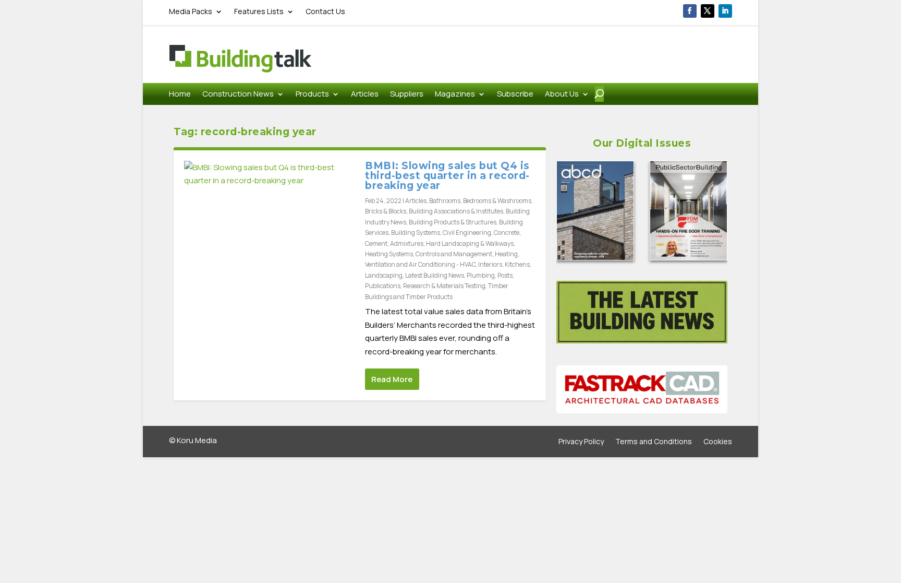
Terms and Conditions (653, 442)
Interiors (490, 264)
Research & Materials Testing (444, 285)
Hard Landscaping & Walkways (470, 243)
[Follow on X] (707, 11)
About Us (562, 94)
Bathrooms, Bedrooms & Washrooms (480, 200)
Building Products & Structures (452, 222)
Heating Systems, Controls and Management (428, 253)
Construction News (238, 94)
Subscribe (515, 94)
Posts (505, 275)
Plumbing (481, 275)
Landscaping (384, 275)
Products (312, 94)
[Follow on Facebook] (690, 11)
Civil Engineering (467, 232)
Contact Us (325, 12)
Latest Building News (434, 275)
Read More (391, 379)
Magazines (455, 94)
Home (180, 94)
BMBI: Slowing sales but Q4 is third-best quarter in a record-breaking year (447, 176)
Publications (382, 285)
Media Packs (190, 12)
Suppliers (406, 94)
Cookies (717, 442)
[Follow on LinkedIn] (725, 11)
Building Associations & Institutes (456, 211)
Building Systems (415, 232)
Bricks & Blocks (385, 211)
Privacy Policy (581, 442)
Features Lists (259, 12)
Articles (365, 94)
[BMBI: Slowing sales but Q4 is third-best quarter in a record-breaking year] (269, 174)
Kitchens (517, 264)
